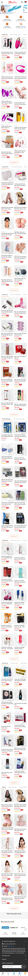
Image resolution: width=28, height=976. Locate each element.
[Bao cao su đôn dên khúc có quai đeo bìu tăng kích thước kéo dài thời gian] (7, 303)
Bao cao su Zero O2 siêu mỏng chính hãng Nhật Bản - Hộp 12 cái (20, 381)
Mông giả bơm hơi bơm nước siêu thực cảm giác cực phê (7, 899)
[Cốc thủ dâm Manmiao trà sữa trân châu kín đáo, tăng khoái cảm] (7, 223)
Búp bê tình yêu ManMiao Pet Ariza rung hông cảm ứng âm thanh (20, 258)
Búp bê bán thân (12, 787)
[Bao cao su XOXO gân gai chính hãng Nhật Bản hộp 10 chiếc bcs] (7, 372)
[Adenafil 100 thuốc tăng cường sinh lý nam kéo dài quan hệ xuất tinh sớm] (7, 472)
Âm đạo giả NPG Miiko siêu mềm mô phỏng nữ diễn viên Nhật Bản (19, 185)
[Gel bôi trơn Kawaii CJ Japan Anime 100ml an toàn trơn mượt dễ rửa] (20, 549)
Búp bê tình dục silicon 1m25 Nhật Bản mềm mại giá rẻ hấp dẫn (20, 852)
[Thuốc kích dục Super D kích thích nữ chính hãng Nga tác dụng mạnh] (7, 694)
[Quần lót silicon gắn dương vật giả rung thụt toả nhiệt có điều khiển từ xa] (7, 141)
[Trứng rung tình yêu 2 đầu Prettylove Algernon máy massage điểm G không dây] (7, 92)
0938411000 (22, 26)
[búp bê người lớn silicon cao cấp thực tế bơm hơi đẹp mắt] (7, 843)
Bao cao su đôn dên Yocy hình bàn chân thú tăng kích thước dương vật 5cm (20, 313)
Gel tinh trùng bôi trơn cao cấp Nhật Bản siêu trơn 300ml (6, 558)
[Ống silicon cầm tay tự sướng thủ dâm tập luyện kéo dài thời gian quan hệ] (7, 271)
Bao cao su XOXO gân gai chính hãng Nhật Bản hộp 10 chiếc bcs (7, 381)
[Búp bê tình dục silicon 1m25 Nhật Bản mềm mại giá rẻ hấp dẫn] (20, 843)
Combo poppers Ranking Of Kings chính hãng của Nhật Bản (7, 527)
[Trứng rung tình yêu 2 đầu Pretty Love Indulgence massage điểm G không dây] (7, 117)
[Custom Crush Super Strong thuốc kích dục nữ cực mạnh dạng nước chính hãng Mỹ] (20, 763)
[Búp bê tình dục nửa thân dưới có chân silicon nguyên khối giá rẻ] (7, 198)
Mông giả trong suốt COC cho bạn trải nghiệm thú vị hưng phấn (7, 184)
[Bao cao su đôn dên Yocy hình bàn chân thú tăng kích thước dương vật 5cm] (20, 303)
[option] (14, 9)
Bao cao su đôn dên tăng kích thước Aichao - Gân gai (7, 404)
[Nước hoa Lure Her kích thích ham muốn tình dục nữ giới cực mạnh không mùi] (20, 740)
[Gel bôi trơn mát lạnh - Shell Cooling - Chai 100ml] (20, 595)
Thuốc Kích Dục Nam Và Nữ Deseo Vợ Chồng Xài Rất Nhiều (7, 751)
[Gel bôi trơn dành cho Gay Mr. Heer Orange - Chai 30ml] (7, 618)
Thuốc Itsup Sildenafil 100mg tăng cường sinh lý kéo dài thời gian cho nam (7, 458)
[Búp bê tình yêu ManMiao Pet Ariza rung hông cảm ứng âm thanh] (20, 247)
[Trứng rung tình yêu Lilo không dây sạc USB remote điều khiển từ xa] (20, 141)
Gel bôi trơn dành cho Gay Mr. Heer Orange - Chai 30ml (6, 627)
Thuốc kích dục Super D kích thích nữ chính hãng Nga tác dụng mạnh (7, 704)
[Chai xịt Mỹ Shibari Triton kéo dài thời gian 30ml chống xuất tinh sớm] (20, 518)
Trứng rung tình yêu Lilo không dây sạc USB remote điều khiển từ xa (20, 152)
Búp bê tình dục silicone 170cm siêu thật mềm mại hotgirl (7, 806)
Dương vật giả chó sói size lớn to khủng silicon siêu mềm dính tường (20, 104)
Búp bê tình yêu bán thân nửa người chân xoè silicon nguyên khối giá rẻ (20, 830)
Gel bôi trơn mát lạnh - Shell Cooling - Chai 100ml (19, 604)
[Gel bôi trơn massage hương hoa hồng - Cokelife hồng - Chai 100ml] (20, 639)
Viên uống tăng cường (18, 419)
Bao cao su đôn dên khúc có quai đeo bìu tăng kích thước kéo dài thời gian (7, 312)
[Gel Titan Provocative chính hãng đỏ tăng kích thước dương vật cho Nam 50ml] (7, 572)
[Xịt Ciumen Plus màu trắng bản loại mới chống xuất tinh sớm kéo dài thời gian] (20, 449)
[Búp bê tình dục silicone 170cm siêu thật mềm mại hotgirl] (7, 795)
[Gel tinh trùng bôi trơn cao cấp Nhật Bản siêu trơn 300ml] (7, 549)
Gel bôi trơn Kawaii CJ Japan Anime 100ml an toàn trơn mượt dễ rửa (19, 559)
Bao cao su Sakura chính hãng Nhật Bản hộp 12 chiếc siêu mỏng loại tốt (7, 335)
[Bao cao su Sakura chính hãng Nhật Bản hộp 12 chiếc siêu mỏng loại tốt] (7, 326)
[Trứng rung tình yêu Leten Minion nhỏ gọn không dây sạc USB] (20, 117)
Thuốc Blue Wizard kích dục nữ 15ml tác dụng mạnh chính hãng (7, 680)
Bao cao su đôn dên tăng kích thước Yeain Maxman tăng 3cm (20, 406)
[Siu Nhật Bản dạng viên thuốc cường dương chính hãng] (7, 427)
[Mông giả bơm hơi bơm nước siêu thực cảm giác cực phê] (7, 889)
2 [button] (14, 12)
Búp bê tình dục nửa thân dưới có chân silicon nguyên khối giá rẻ (7, 209)
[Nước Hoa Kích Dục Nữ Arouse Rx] (7, 763)
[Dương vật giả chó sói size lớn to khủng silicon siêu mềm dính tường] (20, 92)
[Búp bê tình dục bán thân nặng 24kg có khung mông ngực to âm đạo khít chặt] (20, 889)
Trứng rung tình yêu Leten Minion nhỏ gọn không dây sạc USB (20, 129)
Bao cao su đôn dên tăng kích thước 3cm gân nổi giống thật (7, 358)
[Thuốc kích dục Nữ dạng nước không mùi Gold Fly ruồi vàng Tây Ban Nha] (20, 671)
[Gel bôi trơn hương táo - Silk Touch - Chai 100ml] (7, 639)
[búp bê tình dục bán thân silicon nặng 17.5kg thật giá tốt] (7, 820)
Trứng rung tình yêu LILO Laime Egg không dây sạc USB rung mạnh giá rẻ (20, 54)
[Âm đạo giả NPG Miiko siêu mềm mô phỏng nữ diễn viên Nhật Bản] (20, 175)
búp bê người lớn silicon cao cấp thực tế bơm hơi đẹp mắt (7, 852)
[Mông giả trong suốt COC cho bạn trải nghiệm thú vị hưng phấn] (7, 175)
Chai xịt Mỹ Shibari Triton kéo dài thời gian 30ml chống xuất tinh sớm (20, 527)
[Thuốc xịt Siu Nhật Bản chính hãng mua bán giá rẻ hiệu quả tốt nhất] (20, 427)
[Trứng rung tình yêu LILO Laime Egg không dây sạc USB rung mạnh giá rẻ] (20, 43)
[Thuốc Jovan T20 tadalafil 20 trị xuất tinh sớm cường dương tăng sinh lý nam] (7, 495)
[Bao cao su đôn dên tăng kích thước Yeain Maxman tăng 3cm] (20, 395)
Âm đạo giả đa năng (16, 166)
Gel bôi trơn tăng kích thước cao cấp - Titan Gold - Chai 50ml (19, 627)
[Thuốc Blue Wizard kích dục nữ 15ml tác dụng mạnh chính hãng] (7, 671)
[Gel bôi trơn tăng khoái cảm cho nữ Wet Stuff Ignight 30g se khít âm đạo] (7, 595)
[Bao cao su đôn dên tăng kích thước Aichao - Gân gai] (7, 395)
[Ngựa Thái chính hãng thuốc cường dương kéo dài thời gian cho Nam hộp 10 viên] (20, 495)
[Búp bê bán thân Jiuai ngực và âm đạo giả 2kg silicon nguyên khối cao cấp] (20, 223)
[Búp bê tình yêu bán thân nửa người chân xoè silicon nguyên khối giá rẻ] (20, 820)
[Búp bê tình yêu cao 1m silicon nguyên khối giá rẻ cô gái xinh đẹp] (20, 866)
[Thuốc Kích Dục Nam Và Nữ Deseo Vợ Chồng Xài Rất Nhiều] (7, 740)
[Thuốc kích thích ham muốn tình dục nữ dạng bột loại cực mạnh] (20, 717)
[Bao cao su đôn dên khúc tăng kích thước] (20, 326)
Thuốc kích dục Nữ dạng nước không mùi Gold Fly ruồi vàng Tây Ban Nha (20, 680)
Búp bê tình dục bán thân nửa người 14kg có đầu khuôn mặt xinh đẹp (7, 875)
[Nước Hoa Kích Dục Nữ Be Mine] (20, 694)
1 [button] (13, 12)
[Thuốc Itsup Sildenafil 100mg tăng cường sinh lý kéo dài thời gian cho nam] (7, 449)
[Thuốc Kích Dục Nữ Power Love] (7, 717)
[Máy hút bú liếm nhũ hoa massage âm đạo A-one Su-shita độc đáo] (7, 43)
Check (23, 966)
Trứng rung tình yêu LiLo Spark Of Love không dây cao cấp (7, 78)
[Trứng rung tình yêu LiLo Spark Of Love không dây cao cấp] (7, 67)
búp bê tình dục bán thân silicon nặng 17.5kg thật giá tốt (7, 829)
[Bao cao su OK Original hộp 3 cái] (20, 349)
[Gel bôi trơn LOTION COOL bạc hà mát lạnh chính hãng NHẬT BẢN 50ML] (20, 572)
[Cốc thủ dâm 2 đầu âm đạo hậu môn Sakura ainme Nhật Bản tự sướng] (7, 247)
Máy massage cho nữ (15, 34)
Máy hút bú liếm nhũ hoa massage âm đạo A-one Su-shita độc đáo (7, 54)
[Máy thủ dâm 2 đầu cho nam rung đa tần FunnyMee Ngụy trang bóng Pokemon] (20, 271)
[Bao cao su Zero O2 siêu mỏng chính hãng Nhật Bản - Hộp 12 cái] (20, 372)
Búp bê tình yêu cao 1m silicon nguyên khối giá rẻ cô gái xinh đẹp (20, 875)
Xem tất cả (13, 162)
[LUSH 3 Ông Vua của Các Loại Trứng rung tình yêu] (20, 67)
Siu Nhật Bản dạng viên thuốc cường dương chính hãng (7, 436)
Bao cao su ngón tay (15, 294)
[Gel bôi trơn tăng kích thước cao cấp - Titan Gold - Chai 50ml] (20, 618)
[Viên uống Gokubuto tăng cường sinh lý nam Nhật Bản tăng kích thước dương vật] (20, 472)
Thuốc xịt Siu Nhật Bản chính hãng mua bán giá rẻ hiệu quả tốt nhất (20, 436)
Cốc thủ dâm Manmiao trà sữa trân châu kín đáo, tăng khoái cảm (7, 235)
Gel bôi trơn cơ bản (15, 540)
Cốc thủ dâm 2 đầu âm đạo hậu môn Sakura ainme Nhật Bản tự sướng (7, 257)
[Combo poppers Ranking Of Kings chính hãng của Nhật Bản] (7, 518)
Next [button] (25, 929)
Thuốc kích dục (14, 663)
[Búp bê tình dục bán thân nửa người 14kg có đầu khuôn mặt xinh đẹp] (7, 866)
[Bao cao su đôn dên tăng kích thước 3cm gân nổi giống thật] (7, 349)
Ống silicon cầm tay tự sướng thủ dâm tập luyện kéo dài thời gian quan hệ (7, 281)
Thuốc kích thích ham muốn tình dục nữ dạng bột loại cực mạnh (19, 727)
